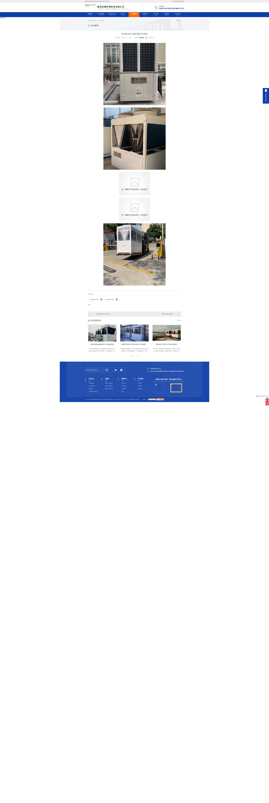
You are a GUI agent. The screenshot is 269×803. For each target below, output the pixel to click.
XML (128, 399)
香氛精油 (91, 388)
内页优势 (177, 14)
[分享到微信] (143, 37)
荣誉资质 (140, 388)
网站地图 (132, 399)
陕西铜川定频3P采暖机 (167, 313)
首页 (96, 20)
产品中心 (123, 14)
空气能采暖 (101, 14)
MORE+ (179, 320)
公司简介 (140, 383)
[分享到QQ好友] (141, 37)
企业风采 (140, 385)
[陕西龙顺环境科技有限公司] (90, 7)
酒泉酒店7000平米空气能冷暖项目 (166, 344)
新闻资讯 (145, 14)
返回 (178, 20)
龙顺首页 (90, 14)
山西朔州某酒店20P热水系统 (103, 313)
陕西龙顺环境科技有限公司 (110, 7)
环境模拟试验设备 (93, 391)
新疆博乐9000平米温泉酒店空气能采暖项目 (134, 344)
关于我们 (156, 14)
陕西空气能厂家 (109, 388)
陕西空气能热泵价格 (109, 385)
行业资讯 (124, 385)
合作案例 (134, 14)
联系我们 (167, 14)
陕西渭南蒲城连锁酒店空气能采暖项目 (102, 344)
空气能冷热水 (112, 14)
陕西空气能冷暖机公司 (109, 383)
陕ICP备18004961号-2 (118, 399)
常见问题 (124, 388)
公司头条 (124, 383)
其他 (123, 391)
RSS (126, 399)
